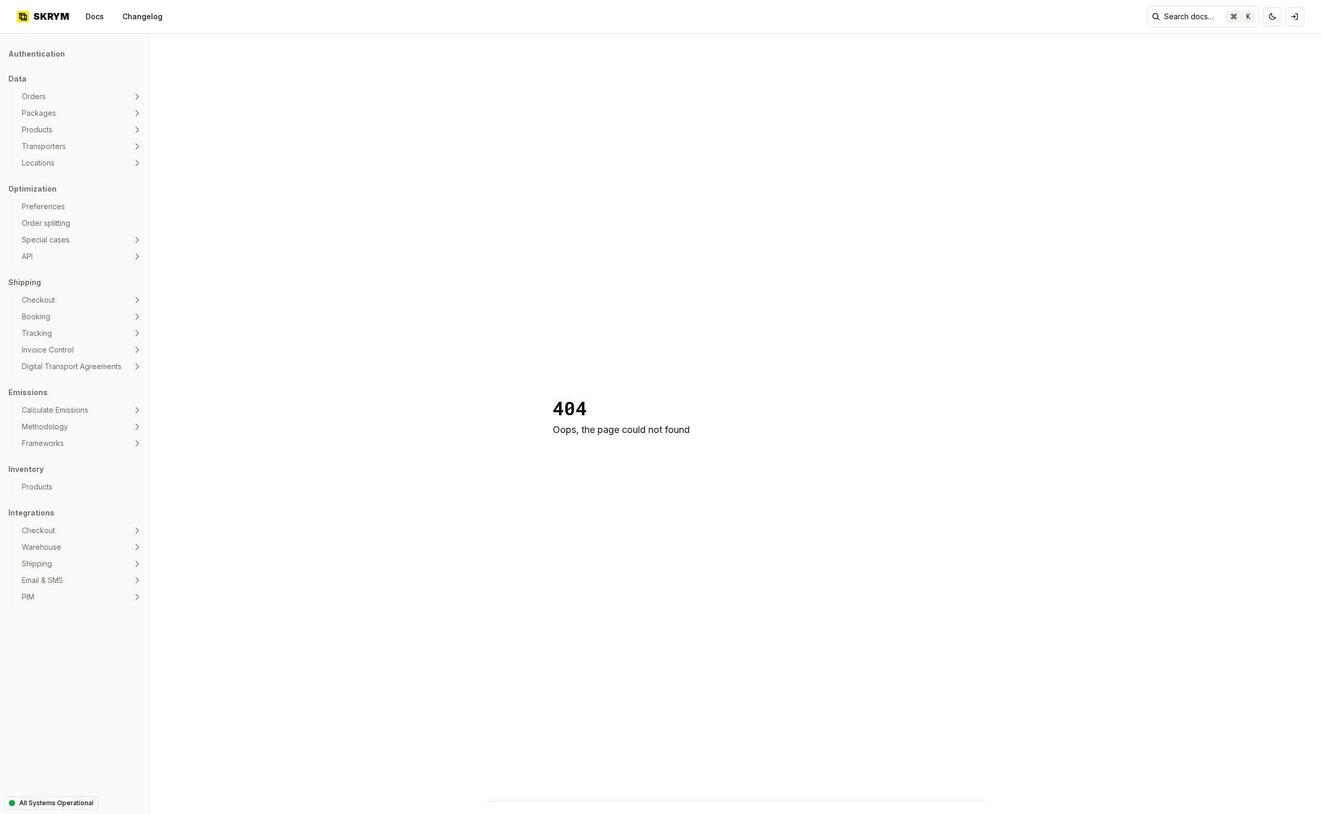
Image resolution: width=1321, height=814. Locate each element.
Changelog (142, 16)
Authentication (36, 53)
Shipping (24, 282)
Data (17, 78)
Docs (95, 16)
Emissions (28, 392)
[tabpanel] (74, 326)
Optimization (32, 188)
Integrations (31, 512)
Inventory (26, 469)
